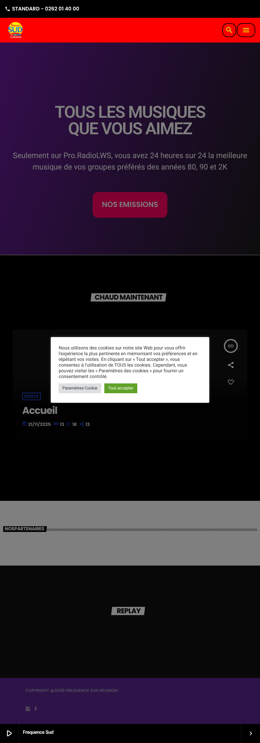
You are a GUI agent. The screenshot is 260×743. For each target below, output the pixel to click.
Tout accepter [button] (120, 388)
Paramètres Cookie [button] (79, 388)
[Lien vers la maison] (16, 30)
